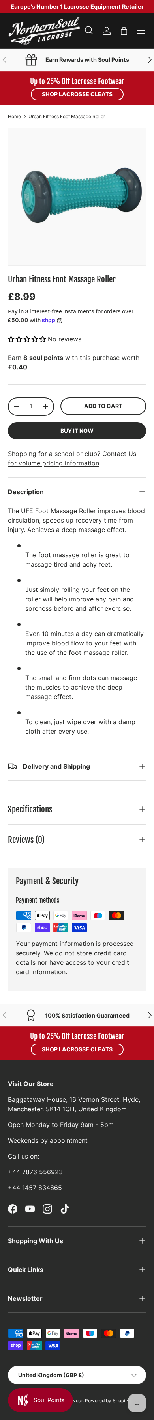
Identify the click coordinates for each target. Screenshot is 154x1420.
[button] (124, 30)
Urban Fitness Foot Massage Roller (66, 116)
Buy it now (77, 430)
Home (14, 116)
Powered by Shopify (107, 1400)
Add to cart (103, 405)
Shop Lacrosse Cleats (77, 94)
